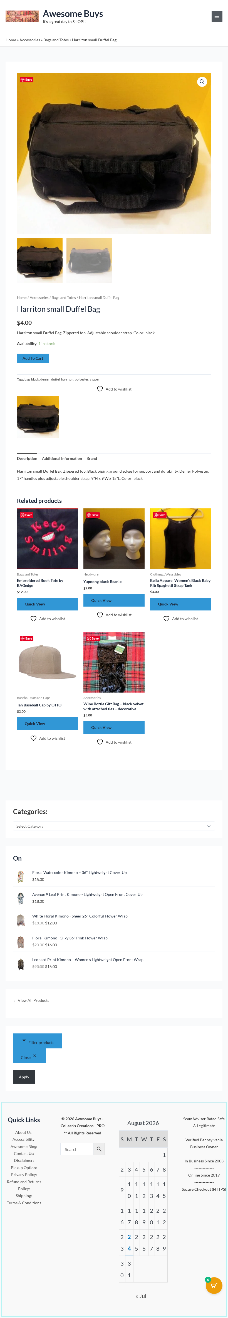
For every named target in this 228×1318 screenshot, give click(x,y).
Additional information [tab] (62, 458)
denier (45, 379)
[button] (202, 82)
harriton (67, 379)
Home (11, 39)
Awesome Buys (73, 13)
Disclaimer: (24, 1160)
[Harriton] (38, 417)
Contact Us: (24, 1153)
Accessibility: (24, 1139)
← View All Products (31, 1000)
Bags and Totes (56, 39)
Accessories (29, 39)
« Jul (141, 1295)
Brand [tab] (91, 458)
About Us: (24, 1132)
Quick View (35, 604)
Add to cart (33, 358)
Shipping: (24, 1195)
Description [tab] (27, 458)
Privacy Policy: (24, 1174)
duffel (55, 379)
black (35, 379)
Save (28, 79)
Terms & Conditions (24, 1202)
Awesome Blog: (24, 1146)
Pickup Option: (24, 1167)
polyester (81, 379)
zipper (94, 379)
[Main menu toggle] (217, 16)
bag (27, 379)
